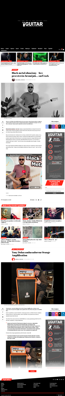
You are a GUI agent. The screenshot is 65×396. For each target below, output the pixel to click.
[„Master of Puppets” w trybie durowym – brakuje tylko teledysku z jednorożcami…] (11, 232)
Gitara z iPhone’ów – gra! (50, 239)
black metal (11, 195)
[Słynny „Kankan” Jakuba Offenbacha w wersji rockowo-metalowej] (32, 213)
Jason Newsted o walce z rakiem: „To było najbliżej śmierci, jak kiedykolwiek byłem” (56, 64)
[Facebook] (47, 127)
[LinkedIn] (61, 379)
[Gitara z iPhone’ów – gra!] (54, 232)
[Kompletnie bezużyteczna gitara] (54, 213)
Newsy (34, 61)
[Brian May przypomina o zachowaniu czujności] (11, 213)
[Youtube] (56, 127)
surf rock (17, 129)
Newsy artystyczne (20, 249)
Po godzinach (15, 69)
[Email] (3, 130)
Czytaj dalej (32, 371)
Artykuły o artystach (5, 61)
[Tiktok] (59, 127)
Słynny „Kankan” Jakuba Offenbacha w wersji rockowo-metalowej (32, 221)
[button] (59, 49)
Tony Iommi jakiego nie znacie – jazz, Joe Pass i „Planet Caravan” (8, 63)
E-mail (46, 187)
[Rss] (63, 379)
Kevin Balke (16, 195)
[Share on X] (3, 127)
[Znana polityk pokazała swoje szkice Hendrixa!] (32, 232)
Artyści (10, 61)
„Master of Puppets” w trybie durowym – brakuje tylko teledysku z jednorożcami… (10, 241)
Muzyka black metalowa (10, 129)
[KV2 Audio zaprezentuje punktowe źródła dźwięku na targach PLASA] (40, 57)
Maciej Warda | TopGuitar (20, 79)
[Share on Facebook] (3, 125)
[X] (50, 127)
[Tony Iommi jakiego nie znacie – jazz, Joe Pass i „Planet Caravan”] (8, 57)
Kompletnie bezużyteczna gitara (52, 221)
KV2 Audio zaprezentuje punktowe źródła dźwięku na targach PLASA (40, 63)
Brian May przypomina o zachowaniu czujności (11, 221)
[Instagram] (53, 127)
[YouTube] (57, 379)
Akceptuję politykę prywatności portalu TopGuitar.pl (53, 191)
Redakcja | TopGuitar (47, 222)
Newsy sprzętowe (39, 61)
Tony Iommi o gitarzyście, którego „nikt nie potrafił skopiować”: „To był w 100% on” (24, 64)
